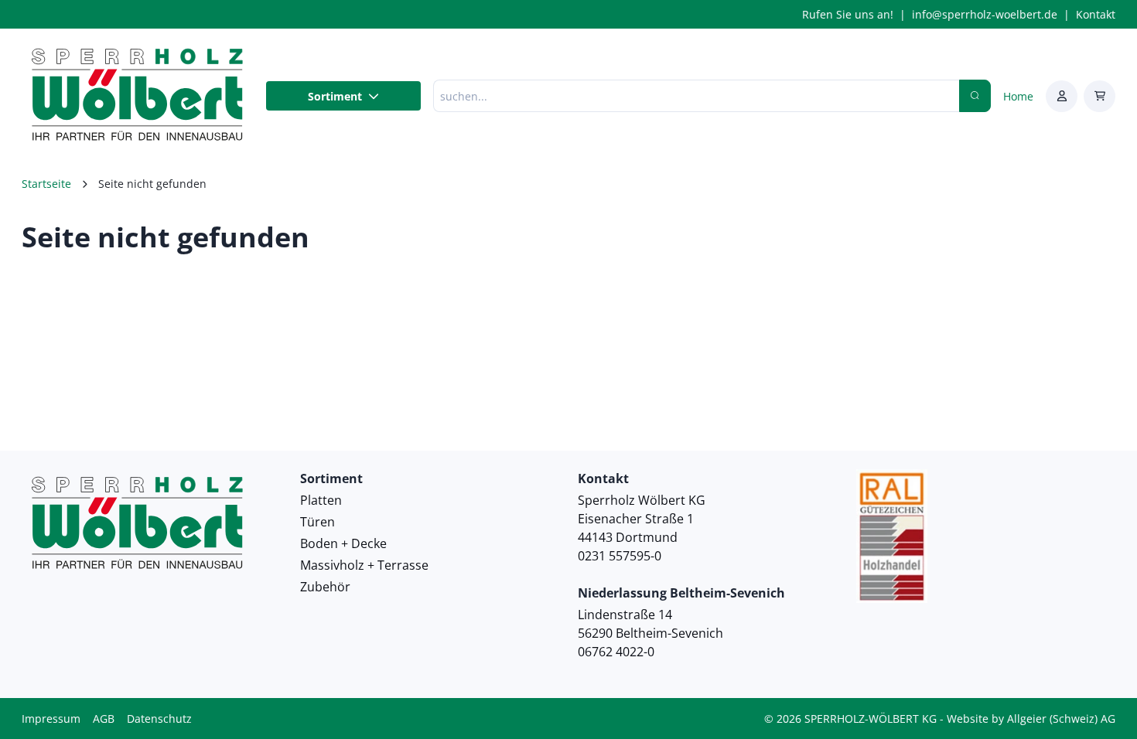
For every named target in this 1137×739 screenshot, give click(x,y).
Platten (321, 500)
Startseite (46, 183)
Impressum (51, 718)
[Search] (975, 96)
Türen (317, 521)
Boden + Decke (343, 543)
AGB (103, 718)
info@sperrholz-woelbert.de (984, 14)
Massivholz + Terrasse (364, 565)
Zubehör (325, 586)
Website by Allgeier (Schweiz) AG (1031, 718)
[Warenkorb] (1099, 96)
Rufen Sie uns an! (847, 14)
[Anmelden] (1061, 96)
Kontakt (1095, 14)
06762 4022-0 (616, 651)
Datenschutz (159, 718)
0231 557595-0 (619, 555)
